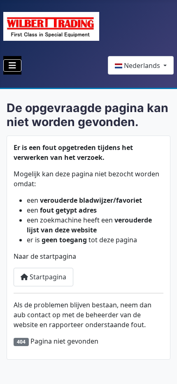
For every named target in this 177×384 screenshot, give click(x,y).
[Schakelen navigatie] (12, 65)
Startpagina (47, 276)
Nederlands (142, 65)
